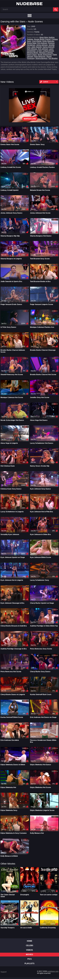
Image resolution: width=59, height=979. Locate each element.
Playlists (29, 963)
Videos (29, 950)
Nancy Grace (32, 55)
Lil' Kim (39, 51)
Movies (29, 954)
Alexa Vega (43, 37)
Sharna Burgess (41, 58)
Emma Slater (31, 43)
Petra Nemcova (39, 56)
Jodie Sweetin (36, 47)
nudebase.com (52, 971)
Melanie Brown (32, 53)
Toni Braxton (53, 58)
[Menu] (29, 15)
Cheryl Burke (37, 41)
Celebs (29, 945)
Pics (29, 959)
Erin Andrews (42, 43)
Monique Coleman (46, 53)
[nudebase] (29, 4)
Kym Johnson (43, 49)
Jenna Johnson (42, 45)
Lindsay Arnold (48, 51)
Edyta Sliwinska (48, 41)
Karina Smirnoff (48, 47)
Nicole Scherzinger (45, 55)
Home (29, 941)
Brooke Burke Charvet (42, 39)
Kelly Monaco (32, 49)
